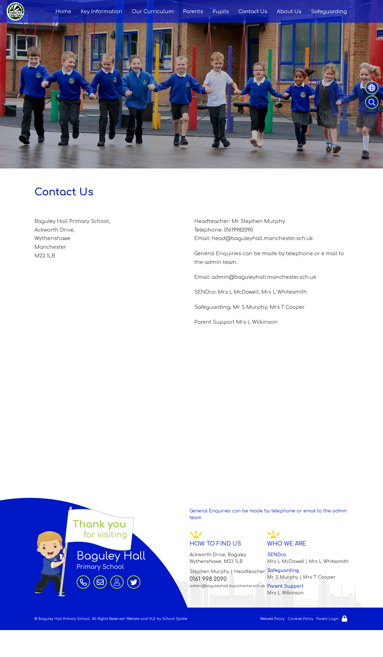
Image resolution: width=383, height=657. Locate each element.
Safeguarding (329, 11)
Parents (193, 11)
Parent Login (327, 619)
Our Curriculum (153, 11)
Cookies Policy (300, 619)
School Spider (175, 619)
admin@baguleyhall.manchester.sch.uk (227, 586)
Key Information (101, 11)
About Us (289, 11)
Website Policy (272, 619)
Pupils (221, 11)
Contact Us (252, 11)
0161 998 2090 (208, 579)
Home (63, 11)
